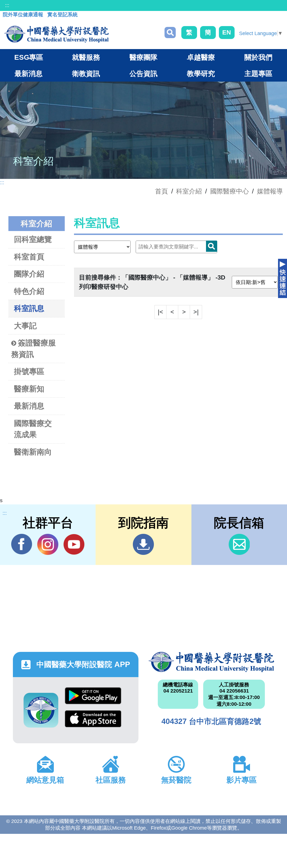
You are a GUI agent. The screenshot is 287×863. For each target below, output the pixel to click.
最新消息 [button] (29, 73)
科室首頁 (29, 257)
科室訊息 (29, 308)
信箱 (239, 544)
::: (7, 5)
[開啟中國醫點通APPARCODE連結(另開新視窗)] (41, 710)
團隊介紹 (29, 274)
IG (47, 544)
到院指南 (143, 544)
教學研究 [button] (201, 73)
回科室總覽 (33, 239)
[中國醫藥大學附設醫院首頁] (56, 34)
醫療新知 (29, 389)
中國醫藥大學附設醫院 (211, 662)
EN (226, 32)
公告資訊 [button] (143, 73)
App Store (93, 721)
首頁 (161, 191)
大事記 (25, 326)
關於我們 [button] (258, 57)
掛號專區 (29, 371)
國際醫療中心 (229, 191)
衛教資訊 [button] (86, 73)
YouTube (73, 544)
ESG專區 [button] (28, 57)
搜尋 (170, 32)
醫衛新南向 (33, 452)
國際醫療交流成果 (33, 429)
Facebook (21, 544)
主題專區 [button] (258, 73)
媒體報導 (270, 191)
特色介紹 (29, 291)
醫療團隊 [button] (143, 57)
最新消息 (29, 406)
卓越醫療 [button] (201, 57)
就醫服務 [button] (86, 57)
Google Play (93, 698)
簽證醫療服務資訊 (33, 349)
